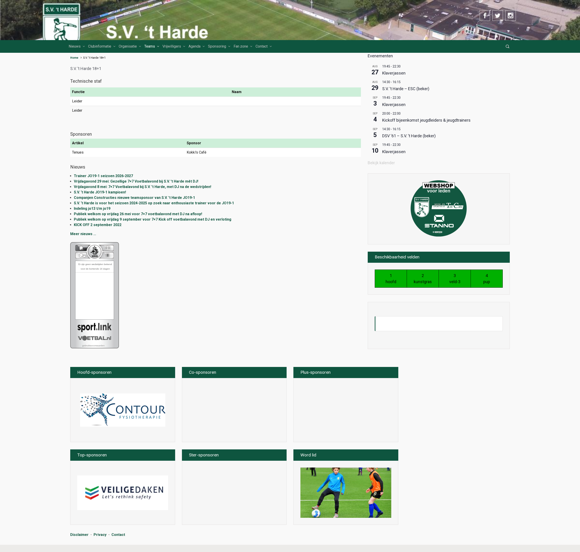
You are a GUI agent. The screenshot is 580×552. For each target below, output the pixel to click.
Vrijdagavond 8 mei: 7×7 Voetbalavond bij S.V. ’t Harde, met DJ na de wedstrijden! (142, 187)
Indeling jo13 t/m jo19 (92, 208)
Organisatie (128, 46)
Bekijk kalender (381, 162)
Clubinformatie (99, 46)
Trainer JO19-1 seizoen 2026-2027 (103, 176)
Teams (149, 46)
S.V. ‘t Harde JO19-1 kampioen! (100, 192)
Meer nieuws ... (83, 234)
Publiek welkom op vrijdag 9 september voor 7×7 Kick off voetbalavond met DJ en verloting (152, 219)
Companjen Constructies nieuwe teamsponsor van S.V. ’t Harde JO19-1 (134, 197)
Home (74, 57)
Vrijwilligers (171, 46)
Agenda (194, 46)
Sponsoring (217, 46)
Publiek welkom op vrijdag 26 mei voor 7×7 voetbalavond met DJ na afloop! (138, 214)
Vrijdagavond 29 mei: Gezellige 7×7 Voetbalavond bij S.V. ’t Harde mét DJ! (136, 181)
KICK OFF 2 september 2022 (97, 225)
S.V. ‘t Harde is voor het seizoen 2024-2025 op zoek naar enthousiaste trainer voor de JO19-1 (154, 203)
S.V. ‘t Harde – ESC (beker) (405, 88)
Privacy (100, 535)
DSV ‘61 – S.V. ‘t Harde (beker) (409, 135)
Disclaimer (79, 535)
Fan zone (241, 46)
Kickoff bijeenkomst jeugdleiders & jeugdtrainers (426, 120)
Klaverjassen (394, 73)
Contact (262, 46)
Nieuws (75, 46)
